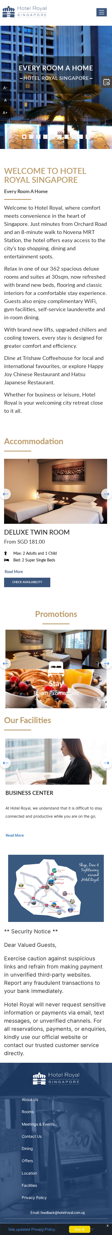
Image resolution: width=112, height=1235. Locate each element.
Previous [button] (5, 763)
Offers (27, 1161)
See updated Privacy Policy (31, 1229)
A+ (5, 112)
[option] (56, 669)
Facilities (29, 1185)
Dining (27, 1148)
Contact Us (32, 1136)
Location (29, 1173)
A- (5, 87)
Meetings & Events (38, 1124)
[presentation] (5, 494)
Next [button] (106, 763)
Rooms (28, 1112)
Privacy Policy (34, 1198)
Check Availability (27, 582)
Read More (14, 572)
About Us (30, 1099)
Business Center (29, 793)
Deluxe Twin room (37, 532)
